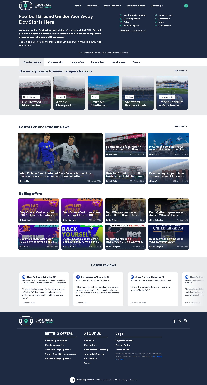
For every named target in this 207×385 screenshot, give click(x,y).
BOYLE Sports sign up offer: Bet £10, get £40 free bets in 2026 (81, 240)
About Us (89, 340)
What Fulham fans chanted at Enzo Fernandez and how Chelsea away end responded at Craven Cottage (55, 174)
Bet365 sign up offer (56, 340)
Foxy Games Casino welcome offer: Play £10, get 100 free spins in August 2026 (81, 213)
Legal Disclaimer (124, 340)
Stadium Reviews (136, 5)
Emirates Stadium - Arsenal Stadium (103, 103)
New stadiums (111, 5)
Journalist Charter (94, 354)
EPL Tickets (90, 358)
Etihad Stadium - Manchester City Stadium (171, 103)
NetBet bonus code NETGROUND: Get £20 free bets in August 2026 (124, 240)
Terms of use (123, 349)
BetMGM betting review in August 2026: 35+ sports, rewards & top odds (166, 213)
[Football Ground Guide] (35, 5)
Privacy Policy (123, 345)
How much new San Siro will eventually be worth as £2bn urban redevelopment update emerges (167, 148)
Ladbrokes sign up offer (58, 349)
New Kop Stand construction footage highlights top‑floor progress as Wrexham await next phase (124, 174)
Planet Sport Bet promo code (60, 354)
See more (179, 70)
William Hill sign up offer (58, 358)
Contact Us (90, 345)
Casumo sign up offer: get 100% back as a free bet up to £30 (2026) (38, 240)
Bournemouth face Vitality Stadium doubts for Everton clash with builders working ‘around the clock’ (124, 148)
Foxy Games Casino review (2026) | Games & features (36, 213)
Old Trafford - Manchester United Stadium (34, 103)
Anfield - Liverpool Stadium (63, 103)
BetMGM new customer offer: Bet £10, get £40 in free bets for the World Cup (124, 213)
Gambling (156, 5)
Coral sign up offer (55, 345)
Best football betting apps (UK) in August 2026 (166, 240)
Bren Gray (25, 247)
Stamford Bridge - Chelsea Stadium (138, 103)
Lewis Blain (26, 181)
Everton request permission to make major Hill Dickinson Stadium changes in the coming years (167, 174)
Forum (87, 363)
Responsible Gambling (96, 349)
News (78, 5)
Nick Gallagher (27, 220)
